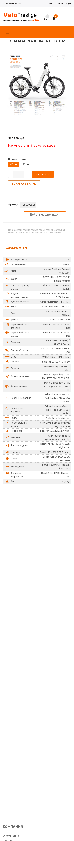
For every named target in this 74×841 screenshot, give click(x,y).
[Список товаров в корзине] (56, 20)
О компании (11, 835)
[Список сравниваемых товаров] (46, 20)
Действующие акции (44, 214)
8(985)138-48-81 (14, 3)
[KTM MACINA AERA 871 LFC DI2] (37, 115)
